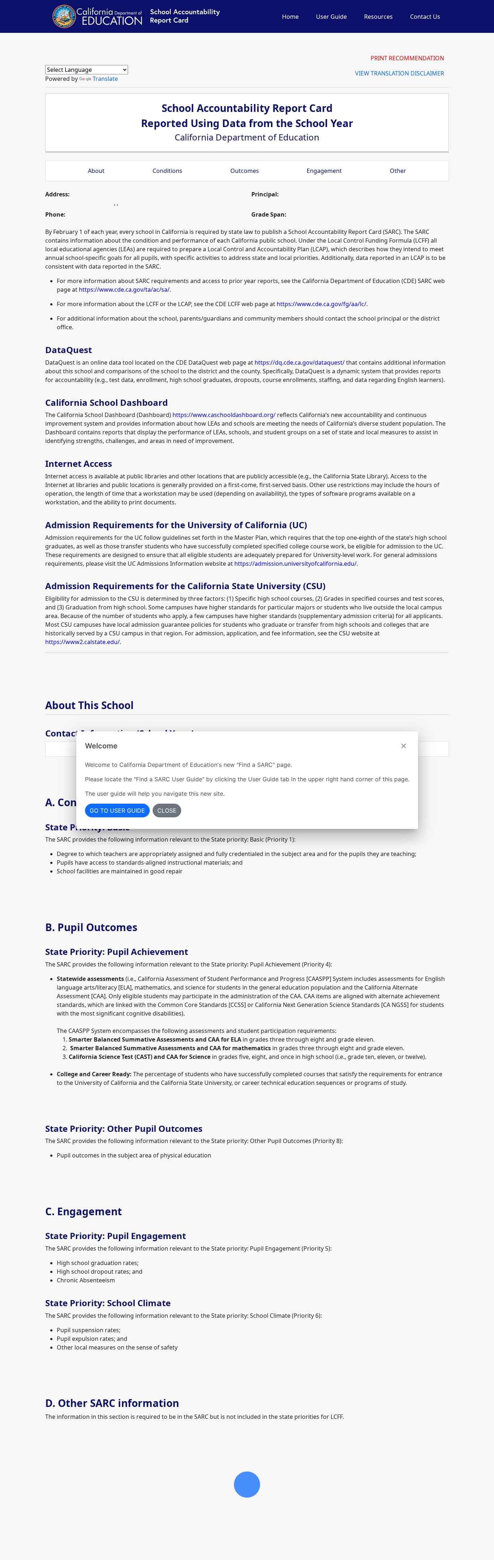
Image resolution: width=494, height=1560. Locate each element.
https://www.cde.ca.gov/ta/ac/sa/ (124, 290)
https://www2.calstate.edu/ (82, 642)
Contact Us (425, 17)
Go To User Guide (117, 810)
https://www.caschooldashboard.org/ (224, 415)
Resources (378, 17)
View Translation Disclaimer (399, 73)
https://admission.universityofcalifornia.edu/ (295, 564)
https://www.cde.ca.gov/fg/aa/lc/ (321, 304)
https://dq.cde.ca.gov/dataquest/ (300, 362)
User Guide (331, 17)
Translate (105, 79)
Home (290, 17)
